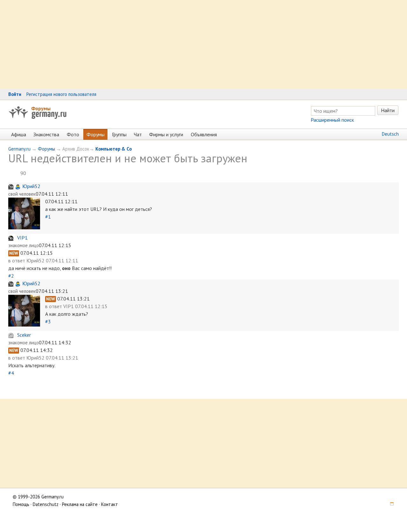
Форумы (41, 108)
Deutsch (390, 134)
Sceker (24, 335)
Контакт (109, 504)
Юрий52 (31, 186)
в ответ (17, 260)
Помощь (21, 504)
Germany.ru (19, 149)
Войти (14, 94)
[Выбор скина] (390, 504)
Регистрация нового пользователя (61, 94)
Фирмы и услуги (166, 134)
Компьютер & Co (113, 149)
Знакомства (46, 134)
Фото (73, 134)
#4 (11, 373)
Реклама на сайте (80, 504)
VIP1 (22, 237)
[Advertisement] (191, 44)
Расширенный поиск (332, 120)
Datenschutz (46, 504)
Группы (119, 134)
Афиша (18, 134)
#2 (11, 276)
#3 (48, 321)
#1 (48, 216)
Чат (138, 134)
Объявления (204, 134)
